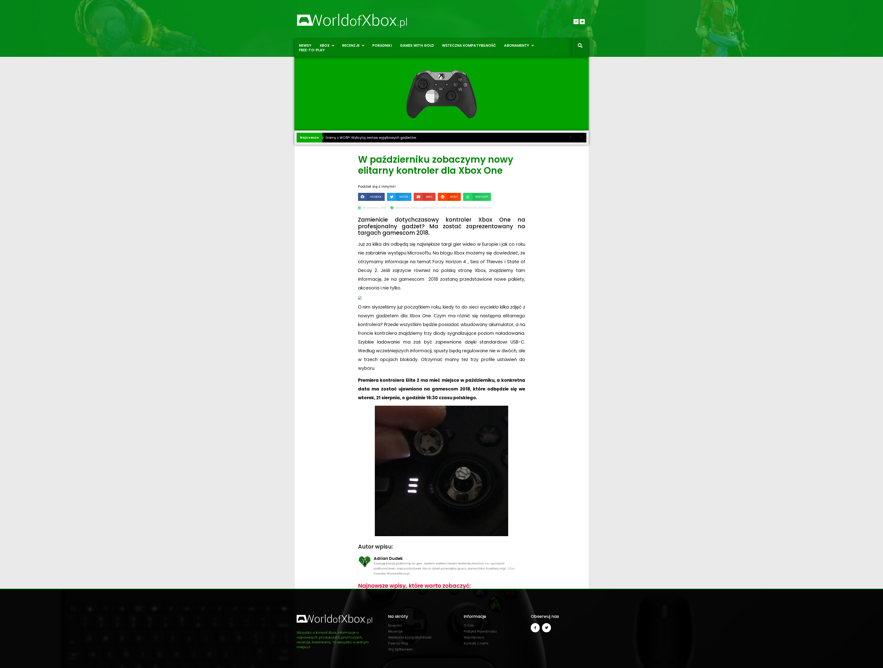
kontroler (455, 207)
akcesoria (402, 207)
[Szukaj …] (580, 46)
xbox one (485, 207)
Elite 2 (416, 207)
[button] (371, 197)
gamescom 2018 (434, 207)
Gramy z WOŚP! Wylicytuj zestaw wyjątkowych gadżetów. (371, 137)
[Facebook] (576, 21)
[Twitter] (582, 21)
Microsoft (470, 207)
